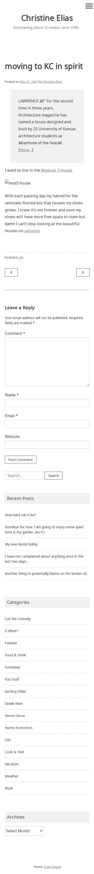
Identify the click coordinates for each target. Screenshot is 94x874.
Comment (15, 333)
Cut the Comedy (18, 618)
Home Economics (19, 727)
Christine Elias (47, 18)
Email (11, 415)
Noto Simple (52, 867)
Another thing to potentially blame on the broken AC (46, 573)
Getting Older (15, 691)
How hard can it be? (20, 515)
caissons (32, 230)
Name (12, 395)
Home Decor (15, 715)
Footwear (12, 667)
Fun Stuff (12, 679)
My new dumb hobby (21, 544)
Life (21, 257)
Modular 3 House (56, 170)
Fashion (11, 643)
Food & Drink (15, 655)
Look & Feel (14, 752)
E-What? (11, 631)
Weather (11, 776)
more (24, 150)
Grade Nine (13, 703)
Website (12, 436)
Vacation (12, 764)
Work (9, 788)
